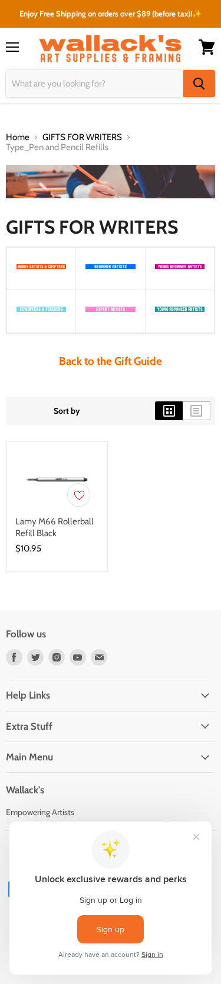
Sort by (67, 410)
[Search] (199, 83)
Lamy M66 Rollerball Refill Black (54, 527)
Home (17, 137)
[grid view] (169, 410)
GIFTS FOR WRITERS (82, 137)
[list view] (196, 410)
